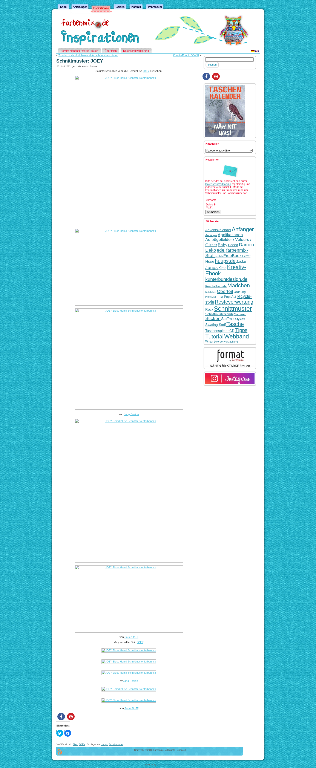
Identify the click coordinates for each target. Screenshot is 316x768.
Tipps (241, 330)
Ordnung (240, 292)
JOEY (146, 71)
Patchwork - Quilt (214, 297)
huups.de (225, 261)
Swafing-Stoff (215, 325)
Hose (209, 261)
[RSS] (60, 752)
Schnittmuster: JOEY (79, 61)
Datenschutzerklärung (218, 184)
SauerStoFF (131, 637)
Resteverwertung (234, 302)
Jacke (241, 261)
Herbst (246, 256)
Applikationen (230, 235)
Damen (246, 244)
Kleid (222, 268)
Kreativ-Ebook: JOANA (186, 55)
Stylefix (240, 319)
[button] (61, 716)
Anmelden (213, 212)
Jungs (104, 744)
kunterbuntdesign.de (226, 279)
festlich (219, 256)
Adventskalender (218, 230)
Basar (233, 245)
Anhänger (211, 235)
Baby (222, 245)
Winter (209, 341)
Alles (75, 744)
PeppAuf (230, 296)
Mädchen (238, 285)
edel (221, 250)
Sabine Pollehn (164, 764)
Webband (236, 336)
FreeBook (232, 255)
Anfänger (243, 229)
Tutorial (214, 337)
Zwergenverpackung (226, 341)
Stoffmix (228, 319)
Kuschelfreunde (216, 286)
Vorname (211, 200)
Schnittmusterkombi (219, 314)
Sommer (240, 314)
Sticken (213, 318)
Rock (209, 309)
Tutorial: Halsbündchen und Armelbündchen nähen (88, 55)
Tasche (235, 324)
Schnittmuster (116, 744)
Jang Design (131, 414)
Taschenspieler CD (220, 331)
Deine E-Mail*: (211, 206)
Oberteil (225, 291)
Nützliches (210, 292)
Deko (210, 250)
